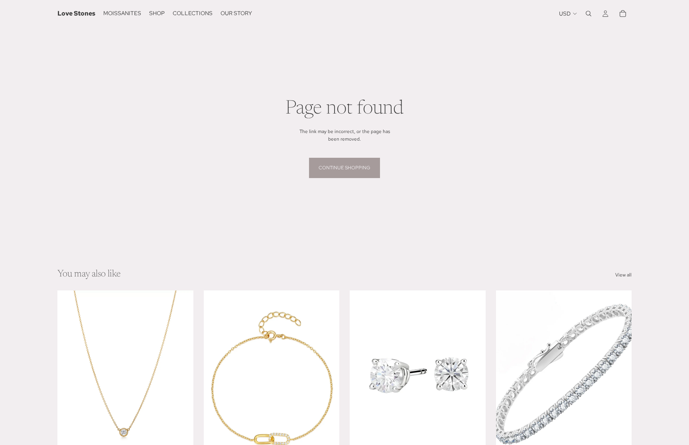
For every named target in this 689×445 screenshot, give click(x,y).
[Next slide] (327, 375)
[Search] (588, 13)
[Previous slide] (216, 375)
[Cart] (623, 13)
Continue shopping (344, 168)
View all (623, 275)
